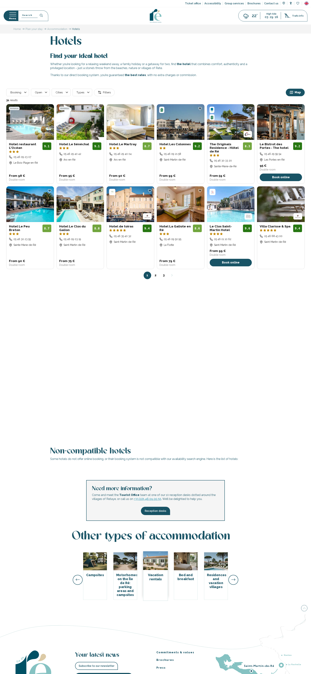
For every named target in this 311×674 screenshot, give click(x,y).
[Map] (283, 4)
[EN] (306, 3)
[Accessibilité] (290, 3)
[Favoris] (298, 3)
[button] (306, 3)
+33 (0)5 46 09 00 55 (147, 499)
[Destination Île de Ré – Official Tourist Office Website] (155, 16)
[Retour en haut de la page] (304, 608)
